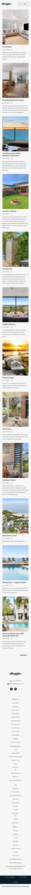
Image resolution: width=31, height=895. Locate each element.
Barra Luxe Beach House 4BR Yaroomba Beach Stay (13, 635)
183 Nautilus (7, 429)
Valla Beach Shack (9, 480)
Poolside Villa (7, 269)
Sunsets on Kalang (9, 211)
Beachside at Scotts (9, 536)
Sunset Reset (7, 47)
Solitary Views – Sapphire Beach (14, 582)
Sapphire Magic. (8, 378)
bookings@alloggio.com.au (17, 683)
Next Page (24, 655)
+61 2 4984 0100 (16, 680)
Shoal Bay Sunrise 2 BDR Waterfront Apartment (11, 155)
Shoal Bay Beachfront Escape (13, 100)
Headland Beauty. (9, 324)
